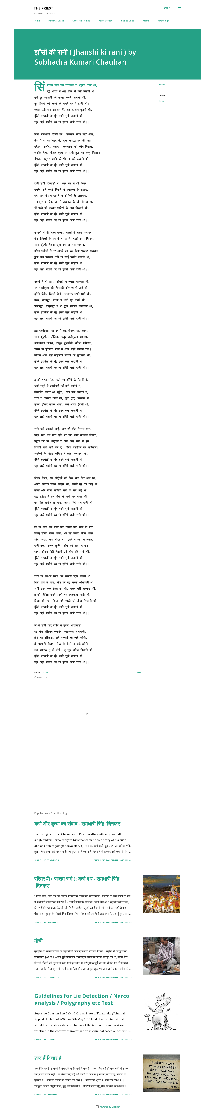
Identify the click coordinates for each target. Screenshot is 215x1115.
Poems (145, 20)
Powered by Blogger (109, 1106)
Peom (161, 101)
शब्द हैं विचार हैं (47, 1058)
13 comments (51, 860)
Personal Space (56, 20)
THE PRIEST (43, 8)
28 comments (51, 1039)
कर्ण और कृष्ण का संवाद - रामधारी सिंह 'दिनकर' (78, 823)
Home (37, 20)
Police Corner (105, 20)
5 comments (50, 1094)
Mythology (163, 20)
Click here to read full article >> (112, 860)
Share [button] (162, 84)
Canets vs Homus (81, 20)
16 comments (51, 977)
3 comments (50, 922)
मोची (38, 940)
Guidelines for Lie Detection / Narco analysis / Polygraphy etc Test (81, 999)
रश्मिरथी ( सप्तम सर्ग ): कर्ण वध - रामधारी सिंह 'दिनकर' (76, 882)
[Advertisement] (83, 775)
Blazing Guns (127, 20)
